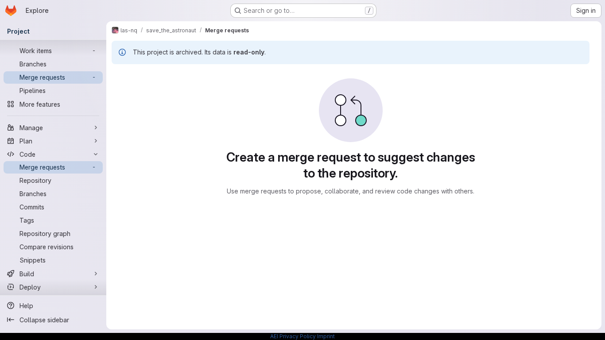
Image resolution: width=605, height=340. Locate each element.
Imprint (326, 336)
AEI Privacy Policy (293, 336)
